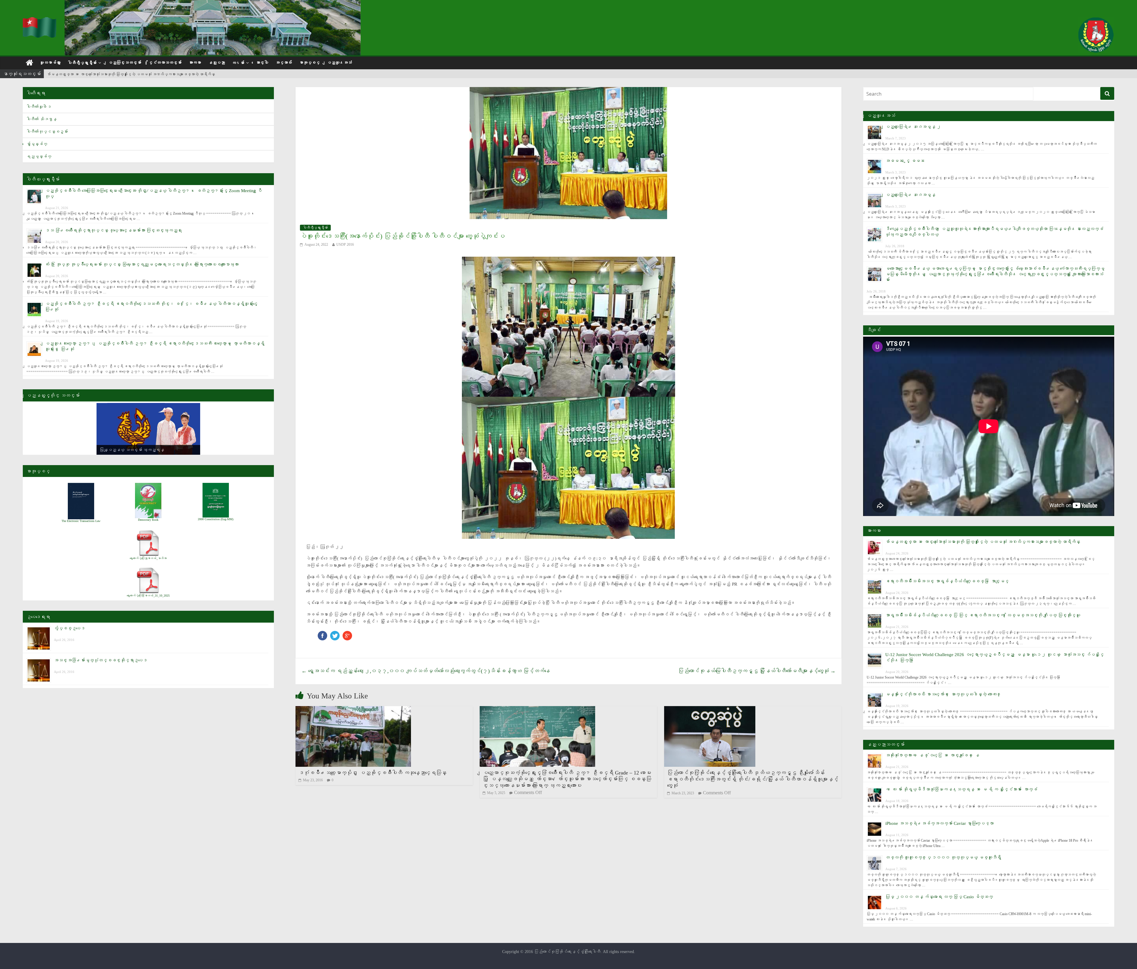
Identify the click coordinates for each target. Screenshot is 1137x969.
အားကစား (195, 62)
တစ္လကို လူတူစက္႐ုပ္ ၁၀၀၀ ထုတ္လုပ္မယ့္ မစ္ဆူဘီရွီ (943, 857)
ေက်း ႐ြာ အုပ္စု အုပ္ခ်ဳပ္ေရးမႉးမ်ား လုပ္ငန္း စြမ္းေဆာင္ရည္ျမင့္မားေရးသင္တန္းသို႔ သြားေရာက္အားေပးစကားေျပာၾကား (142, 264)
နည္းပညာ (216, 62)
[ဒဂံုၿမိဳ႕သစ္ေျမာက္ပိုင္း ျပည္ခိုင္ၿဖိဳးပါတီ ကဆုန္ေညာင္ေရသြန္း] (353, 709)
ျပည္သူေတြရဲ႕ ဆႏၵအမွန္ (910, 194)
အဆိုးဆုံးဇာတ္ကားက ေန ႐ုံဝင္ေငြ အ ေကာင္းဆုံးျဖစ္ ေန (932, 755)
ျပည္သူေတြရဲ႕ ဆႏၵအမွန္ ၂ (913, 126)
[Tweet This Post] (335, 633)
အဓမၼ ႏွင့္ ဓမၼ (904, 160)
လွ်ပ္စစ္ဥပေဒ (69, 628)
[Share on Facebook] (322, 633)
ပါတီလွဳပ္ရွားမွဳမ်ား (82, 63)
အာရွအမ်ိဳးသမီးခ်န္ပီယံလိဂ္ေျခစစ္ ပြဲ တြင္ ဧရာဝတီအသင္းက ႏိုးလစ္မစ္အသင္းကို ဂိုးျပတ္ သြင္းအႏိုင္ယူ (982, 615)
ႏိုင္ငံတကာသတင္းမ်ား (165, 62)
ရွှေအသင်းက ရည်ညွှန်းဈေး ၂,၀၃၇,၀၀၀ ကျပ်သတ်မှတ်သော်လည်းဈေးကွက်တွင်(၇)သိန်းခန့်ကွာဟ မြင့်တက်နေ (425, 671)
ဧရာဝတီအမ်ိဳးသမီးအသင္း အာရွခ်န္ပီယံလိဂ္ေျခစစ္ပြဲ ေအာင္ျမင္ (100, 74)
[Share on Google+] (347, 633)
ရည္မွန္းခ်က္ (38, 156)
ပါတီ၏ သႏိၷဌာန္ (41, 119)
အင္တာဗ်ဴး (283, 62)
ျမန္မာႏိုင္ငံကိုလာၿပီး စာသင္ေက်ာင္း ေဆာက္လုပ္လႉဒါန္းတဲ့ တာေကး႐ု (943, 694)
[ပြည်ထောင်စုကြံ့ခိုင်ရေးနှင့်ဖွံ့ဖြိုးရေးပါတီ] (40, 20)
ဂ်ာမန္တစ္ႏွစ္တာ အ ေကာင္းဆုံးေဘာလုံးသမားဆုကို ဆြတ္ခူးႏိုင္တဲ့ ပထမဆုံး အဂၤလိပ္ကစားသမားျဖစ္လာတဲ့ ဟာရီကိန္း (982, 541)
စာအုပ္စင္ (309, 62)
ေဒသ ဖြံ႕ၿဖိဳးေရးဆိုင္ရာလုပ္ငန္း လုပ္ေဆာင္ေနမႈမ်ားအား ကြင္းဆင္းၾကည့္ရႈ (113, 230)
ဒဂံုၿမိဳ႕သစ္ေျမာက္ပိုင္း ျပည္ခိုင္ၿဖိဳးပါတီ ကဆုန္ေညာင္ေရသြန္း (372, 773)
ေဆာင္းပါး (262, 62)
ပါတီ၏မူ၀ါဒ (38, 107)
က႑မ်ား (238, 63)
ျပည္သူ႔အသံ (339, 62)
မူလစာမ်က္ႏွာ (50, 62)
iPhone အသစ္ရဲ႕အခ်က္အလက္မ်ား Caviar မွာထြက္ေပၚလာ (939, 823)
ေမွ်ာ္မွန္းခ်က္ (36, 144)
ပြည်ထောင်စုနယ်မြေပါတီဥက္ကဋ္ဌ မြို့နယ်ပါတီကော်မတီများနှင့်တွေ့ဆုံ (757, 671)
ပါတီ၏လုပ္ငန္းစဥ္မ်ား (47, 131)
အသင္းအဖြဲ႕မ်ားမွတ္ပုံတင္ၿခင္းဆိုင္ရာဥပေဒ (100, 660)
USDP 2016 (345, 244)
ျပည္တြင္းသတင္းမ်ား (124, 62)
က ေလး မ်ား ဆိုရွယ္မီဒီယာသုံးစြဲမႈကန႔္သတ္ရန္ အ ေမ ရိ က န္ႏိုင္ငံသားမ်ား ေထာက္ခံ (961, 789)
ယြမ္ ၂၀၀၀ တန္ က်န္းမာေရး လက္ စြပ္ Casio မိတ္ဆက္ (939, 896)
